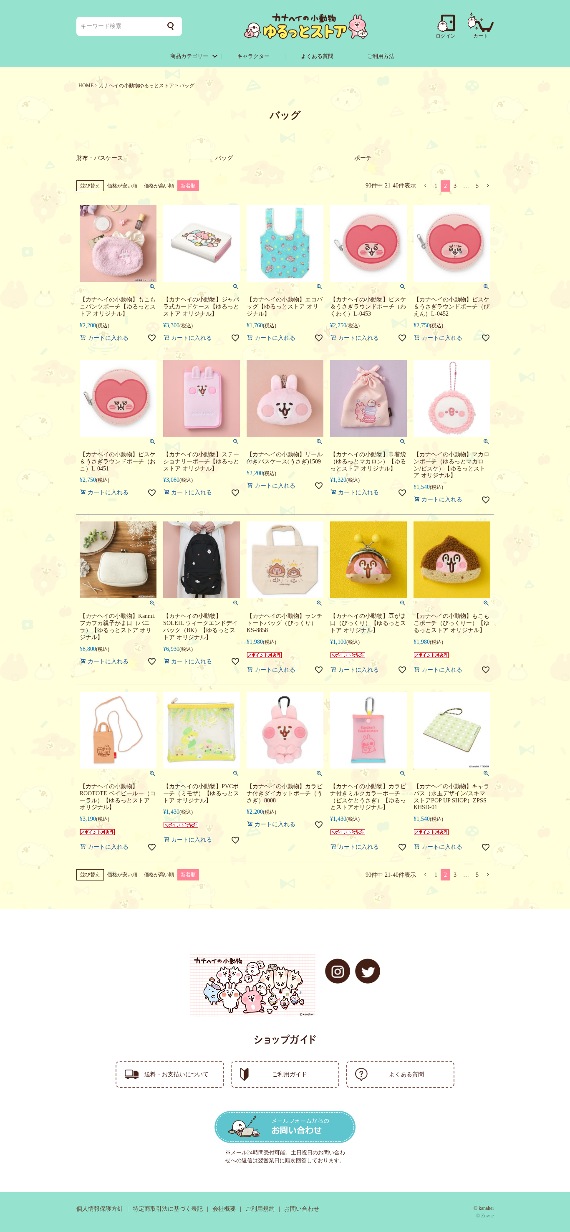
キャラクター (253, 56)
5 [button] (477, 186)
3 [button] (455, 186)
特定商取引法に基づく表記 (168, 1209)
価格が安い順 (122, 186)
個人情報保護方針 (99, 1209)
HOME (85, 86)
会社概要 (224, 1209)
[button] (425, 186)
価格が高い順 (159, 186)
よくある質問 (317, 56)
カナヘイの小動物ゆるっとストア (136, 86)
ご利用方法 (380, 56)
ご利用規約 (260, 1209)
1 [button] (435, 186)
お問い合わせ (301, 1209)
